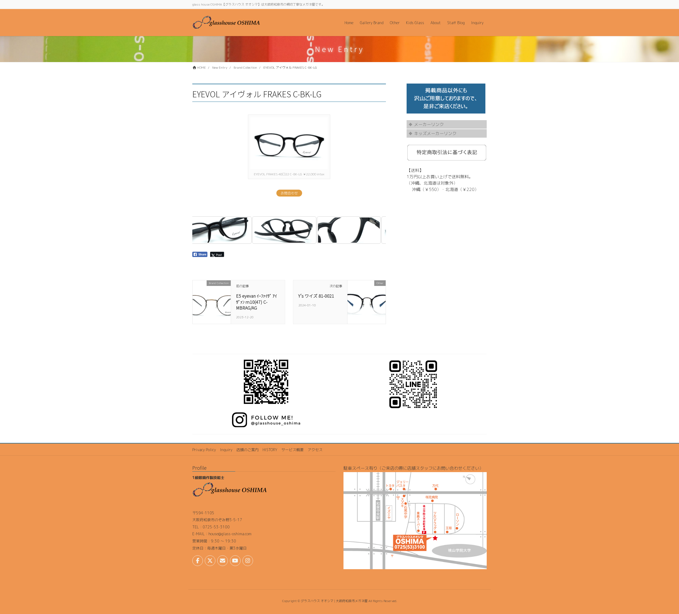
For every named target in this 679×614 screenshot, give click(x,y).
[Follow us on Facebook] (197, 560)
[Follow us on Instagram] (247, 560)
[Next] (375, 230)
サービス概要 (292, 449)
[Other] (366, 300)
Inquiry (226, 449)
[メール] (222, 560)
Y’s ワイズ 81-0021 (316, 296)
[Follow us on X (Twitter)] (210, 560)
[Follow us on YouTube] (235, 560)
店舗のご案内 (247, 449)
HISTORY (270, 449)
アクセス (315, 449)
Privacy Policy (204, 449)
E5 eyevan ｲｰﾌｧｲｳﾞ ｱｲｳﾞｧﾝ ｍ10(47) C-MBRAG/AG (256, 302)
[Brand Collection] (212, 300)
